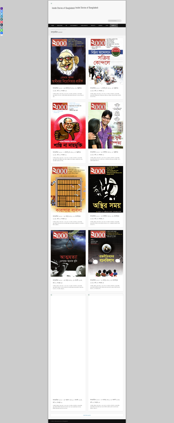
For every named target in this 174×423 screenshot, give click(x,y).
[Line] (1, 30)
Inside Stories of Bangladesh (86, 7)
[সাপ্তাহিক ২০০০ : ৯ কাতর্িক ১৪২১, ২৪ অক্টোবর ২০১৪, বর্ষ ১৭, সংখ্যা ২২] (105, 61)
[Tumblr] (1, 24)
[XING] (1, 19)
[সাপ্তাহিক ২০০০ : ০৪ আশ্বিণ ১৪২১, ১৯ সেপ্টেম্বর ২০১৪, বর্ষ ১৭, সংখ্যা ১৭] (105, 189)
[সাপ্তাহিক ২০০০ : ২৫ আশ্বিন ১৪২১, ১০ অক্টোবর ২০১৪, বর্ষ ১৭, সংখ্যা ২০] (105, 125)
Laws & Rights (84, 25)
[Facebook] (1, 11)
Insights (93, 25)
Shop (107, 25)
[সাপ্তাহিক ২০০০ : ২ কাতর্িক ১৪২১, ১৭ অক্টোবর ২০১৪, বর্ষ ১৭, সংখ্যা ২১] (68, 125)
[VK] (1, 27)
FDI (66, 25)
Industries (59, 25)
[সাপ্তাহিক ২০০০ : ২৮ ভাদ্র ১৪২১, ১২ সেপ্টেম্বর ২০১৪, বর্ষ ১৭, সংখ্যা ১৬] (68, 189)
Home (52, 25)
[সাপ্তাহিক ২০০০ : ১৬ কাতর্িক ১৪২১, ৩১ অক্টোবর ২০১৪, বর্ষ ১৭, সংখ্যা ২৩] (68, 61)
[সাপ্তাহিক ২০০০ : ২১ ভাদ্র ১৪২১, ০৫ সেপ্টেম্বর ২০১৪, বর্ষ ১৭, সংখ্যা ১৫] (105, 253)
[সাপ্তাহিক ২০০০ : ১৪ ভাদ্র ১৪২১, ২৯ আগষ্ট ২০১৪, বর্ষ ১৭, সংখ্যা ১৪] (68, 253)
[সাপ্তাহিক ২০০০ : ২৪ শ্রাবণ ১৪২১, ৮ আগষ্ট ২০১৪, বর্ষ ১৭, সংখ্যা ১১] (68, 345)
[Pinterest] (1, 22)
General (100, 25)
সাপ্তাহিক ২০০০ (113, 25)
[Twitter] (1, 14)
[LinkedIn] (1, 16)
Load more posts (87, 415)
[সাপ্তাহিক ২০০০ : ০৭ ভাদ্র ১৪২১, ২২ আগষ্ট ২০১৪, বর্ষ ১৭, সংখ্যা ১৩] (105, 345)
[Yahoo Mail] (1, 8)
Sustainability (74, 25)
